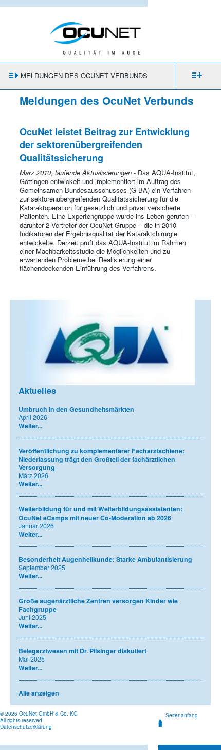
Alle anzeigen (39, 693)
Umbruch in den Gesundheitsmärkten (76, 409)
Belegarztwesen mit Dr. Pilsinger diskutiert (82, 650)
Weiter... (30, 425)
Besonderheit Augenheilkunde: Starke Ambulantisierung (105, 559)
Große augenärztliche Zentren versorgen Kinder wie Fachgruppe (98, 605)
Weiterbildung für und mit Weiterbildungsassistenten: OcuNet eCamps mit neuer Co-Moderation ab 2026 (100, 513)
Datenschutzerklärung (26, 726)
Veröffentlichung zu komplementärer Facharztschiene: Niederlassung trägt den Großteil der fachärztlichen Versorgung (102, 459)
